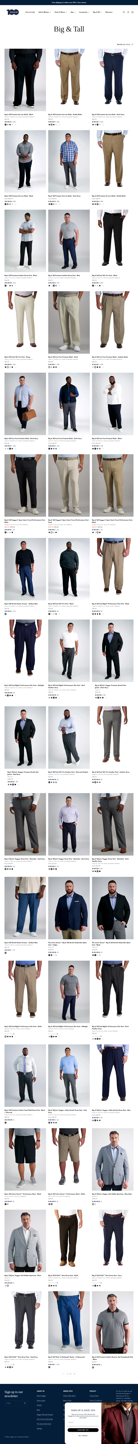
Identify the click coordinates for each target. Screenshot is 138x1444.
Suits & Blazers (43, 12)
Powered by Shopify (23, 1437)
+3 (15, 124)
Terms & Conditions (96, 1400)
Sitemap (39, 1428)
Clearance (108, 12)
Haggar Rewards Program (45, 1414)
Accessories (83, 12)
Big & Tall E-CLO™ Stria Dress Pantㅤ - (63, 1275)
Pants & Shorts (60, 12)
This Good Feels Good (44, 1424)
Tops (72, 12)
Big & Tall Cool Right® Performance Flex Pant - (110, 604)
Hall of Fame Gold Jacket (45, 1419)
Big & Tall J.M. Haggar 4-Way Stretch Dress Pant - (111, 1110)
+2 (15, 204)
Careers (39, 1405)
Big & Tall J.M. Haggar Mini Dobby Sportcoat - (112, 1194)
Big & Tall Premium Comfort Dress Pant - (21, 275)
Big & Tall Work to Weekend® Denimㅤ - (66, 1357)
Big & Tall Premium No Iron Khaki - (19, 114)
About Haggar (41, 1396)
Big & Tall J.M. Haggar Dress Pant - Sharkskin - (25, 859)
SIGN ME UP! (83, 1430)
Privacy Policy (94, 1396)
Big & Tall (96, 12)
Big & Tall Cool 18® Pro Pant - (104, 275)
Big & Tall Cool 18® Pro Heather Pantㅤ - (68, 772)
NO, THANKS (83, 1435)
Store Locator (41, 1400)
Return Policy (67, 1400)
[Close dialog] (136, 1405)
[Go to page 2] (74, 1374)
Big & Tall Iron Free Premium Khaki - (63, 357)
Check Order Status (69, 1396)
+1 (59, 367)
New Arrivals (30, 12)
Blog (38, 1410)
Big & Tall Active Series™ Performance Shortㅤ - (23, 1194)
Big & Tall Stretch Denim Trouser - (21, 604)
